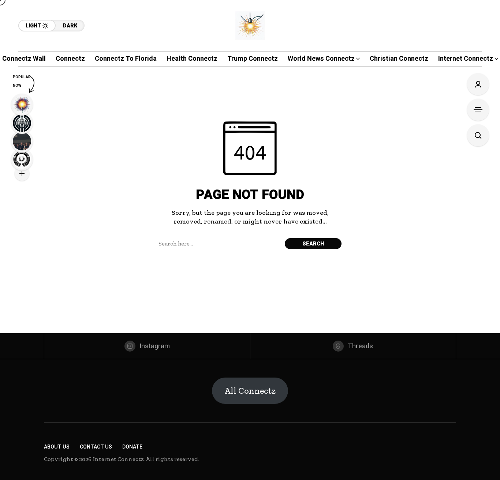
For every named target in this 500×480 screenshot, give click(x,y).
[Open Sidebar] (478, 110)
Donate (132, 447)
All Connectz (250, 390)
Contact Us (96, 447)
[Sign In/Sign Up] (478, 84)
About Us (57, 447)
